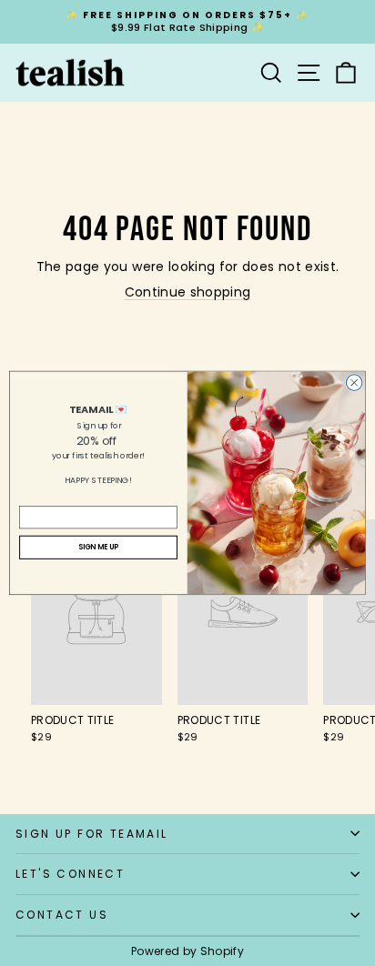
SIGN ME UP (98, 547)
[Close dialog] (354, 383)
